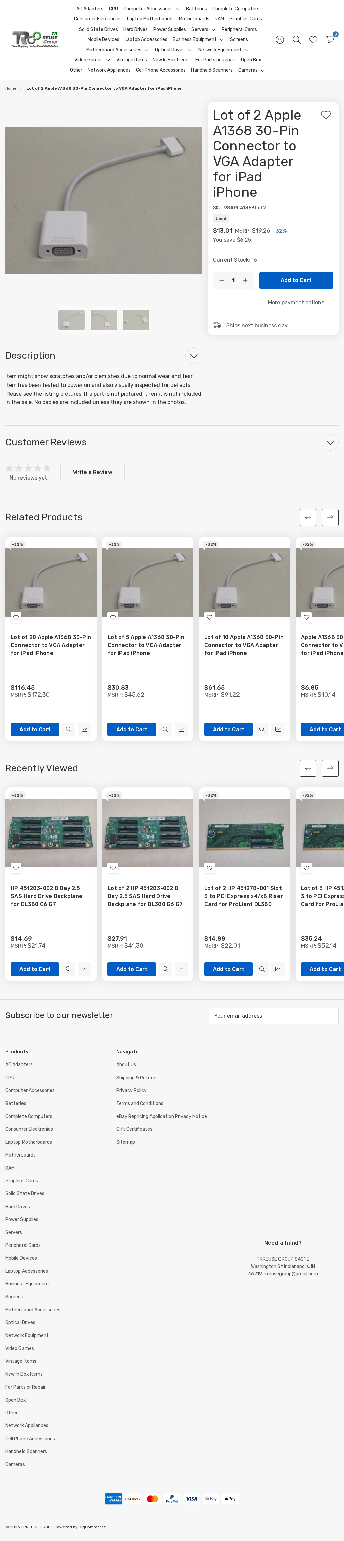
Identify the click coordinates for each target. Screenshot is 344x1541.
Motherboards (20, 1155)
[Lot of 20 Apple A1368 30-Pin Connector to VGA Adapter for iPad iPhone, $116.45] (51, 582)
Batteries (15, 1103)
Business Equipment (27, 1284)
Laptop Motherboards (28, 1142)
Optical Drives (20, 1322)
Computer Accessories (30, 1090)
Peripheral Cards (23, 1245)
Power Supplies (21, 1219)
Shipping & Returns (137, 1078)
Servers (13, 1232)
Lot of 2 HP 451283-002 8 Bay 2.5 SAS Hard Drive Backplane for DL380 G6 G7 (145, 896)
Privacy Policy (131, 1090)
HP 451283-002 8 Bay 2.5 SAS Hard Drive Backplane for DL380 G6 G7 (46, 896)
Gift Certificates (134, 1129)
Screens (14, 1297)
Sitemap (125, 1142)
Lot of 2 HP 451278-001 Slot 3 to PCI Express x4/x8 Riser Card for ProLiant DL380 (243, 896)
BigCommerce (92, 1527)
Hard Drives (17, 1207)
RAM (10, 1168)
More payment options (296, 302)
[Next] (330, 517)
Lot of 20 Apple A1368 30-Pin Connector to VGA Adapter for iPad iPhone (51, 645)
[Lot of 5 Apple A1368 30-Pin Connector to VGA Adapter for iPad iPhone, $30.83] (148, 582)
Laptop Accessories (26, 1271)
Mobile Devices (21, 1258)
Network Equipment (27, 1336)
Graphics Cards (21, 1181)
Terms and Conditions (139, 1103)
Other (11, 1413)
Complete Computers (28, 1116)
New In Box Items (24, 1374)
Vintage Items (20, 1361)
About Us (126, 1065)
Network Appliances (26, 1426)
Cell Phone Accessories (30, 1439)
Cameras (15, 1464)
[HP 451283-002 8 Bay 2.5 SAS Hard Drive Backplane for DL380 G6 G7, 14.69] (51, 833)
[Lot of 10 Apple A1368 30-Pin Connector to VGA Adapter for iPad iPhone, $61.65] (244, 582)
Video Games (19, 1348)
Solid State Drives (24, 1193)
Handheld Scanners (26, 1451)
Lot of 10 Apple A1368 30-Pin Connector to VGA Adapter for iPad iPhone (244, 645)
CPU (9, 1078)
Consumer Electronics (29, 1129)
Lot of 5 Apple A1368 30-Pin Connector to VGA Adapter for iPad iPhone (146, 645)
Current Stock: (235, 260)
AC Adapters (19, 1065)
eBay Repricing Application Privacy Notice (161, 1116)
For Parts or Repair (25, 1387)
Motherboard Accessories (32, 1310)
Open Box (15, 1400)
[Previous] (308, 517)
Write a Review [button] (92, 472)
